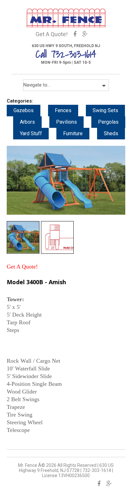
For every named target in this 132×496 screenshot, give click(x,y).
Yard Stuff (31, 133)
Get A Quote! (52, 34)
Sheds (111, 133)
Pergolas (108, 122)
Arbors (27, 122)
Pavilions (66, 122)
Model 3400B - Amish (36, 282)
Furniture (73, 133)
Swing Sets (105, 110)
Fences (63, 110)
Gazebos (23, 110)
